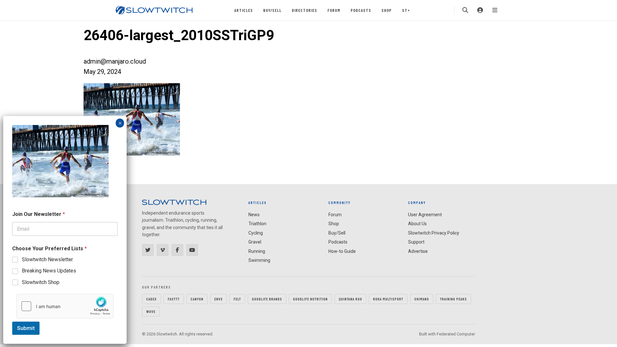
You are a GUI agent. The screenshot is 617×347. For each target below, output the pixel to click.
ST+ (406, 10)
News (254, 214)
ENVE (218, 299)
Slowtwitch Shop (40, 282)
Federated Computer (456, 334)
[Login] (480, 10)
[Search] (465, 10)
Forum (333, 10)
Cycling (255, 233)
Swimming (259, 260)
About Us (417, 223)
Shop (386, 10)
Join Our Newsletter (38, 214)
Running (256, 251)
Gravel (254, 242)
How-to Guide (342, 251)
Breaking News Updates (49, 271)
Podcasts (361, 10)
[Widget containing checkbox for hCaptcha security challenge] (64, 306)
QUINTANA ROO (350, 299)
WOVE (151, 311)
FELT (237, 299)
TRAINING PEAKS (453, 299)
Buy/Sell (272, 10)
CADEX (151, 299)
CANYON (197, 299)
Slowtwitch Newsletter (47, 259)
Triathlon (257, 223)
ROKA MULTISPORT (388, 299)
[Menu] (494, 10)
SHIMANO (421, 299)
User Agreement (425, 214)
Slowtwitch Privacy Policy (433, 233)
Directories (304, 10)
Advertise (418, 251)
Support (416, 242)
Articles (243, 10)
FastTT (174, 299)
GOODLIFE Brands (267, 299)
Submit (26, 328)
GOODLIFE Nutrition (310, 299)
